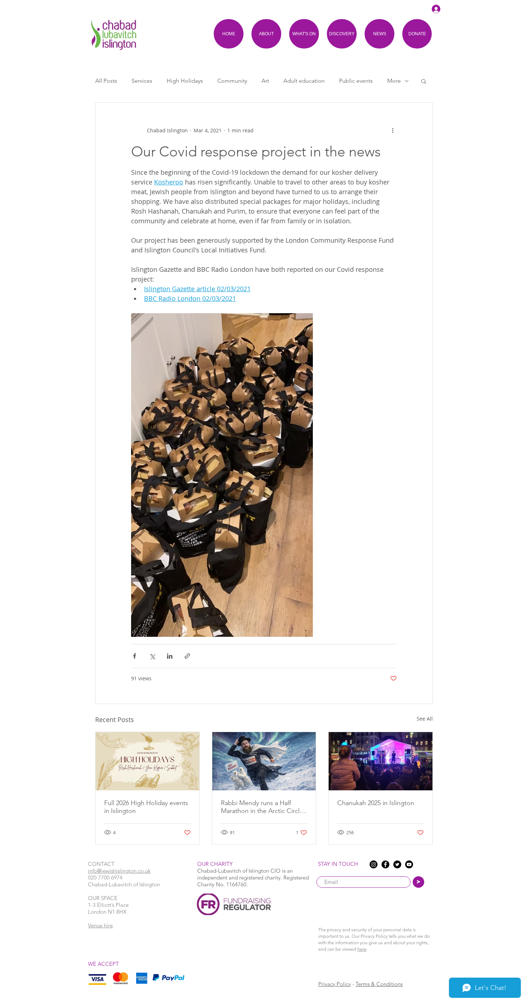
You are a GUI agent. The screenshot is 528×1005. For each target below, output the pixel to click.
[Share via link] (187, 656)
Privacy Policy (334, 984)
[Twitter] (397, 864)
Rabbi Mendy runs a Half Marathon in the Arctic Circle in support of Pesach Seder (262, 807)
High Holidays (185, 80)
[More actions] (392, 130)
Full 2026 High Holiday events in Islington (146, 807)
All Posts (106, 80)
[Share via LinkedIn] (169, 656)
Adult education (304, 80)
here (361, 949)
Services (141, 80)
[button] (423, 81)
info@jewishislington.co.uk (119, 870)
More (394, 80)
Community (232, 80)
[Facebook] (385, 864)
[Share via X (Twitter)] (152, 656)
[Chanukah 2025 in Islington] (380, 761)
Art (265, 80)
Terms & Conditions (379, 984)
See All (425, 718)
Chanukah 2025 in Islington (375, 803)
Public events (356, 80)
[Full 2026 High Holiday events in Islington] (147, 761)
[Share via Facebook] (134, 656)
